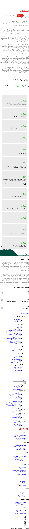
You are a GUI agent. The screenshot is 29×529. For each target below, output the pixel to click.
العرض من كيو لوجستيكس (14, 330)
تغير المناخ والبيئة (17, 357)
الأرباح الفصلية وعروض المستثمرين (12, 338)
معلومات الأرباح (17, 337)
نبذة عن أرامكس (22, 485)
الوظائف (24, 479)
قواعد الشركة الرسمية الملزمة (19, 456)
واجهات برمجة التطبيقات (20, 502)
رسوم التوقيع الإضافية (21, 438)
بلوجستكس (23, 482)
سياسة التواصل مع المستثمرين (13, 339)
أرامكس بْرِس (23, 481)
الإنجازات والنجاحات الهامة (19, 22)
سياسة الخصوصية (22, 455)
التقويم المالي (17, 333)
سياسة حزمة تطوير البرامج (20, 459)
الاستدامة (20, 15)
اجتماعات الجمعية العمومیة (14, 341)
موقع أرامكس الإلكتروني (20, 504)
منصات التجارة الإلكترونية (20, 503)
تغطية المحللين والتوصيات (15, 334)
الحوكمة (19, 360)
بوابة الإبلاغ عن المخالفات (20, 435)
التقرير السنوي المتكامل (15, 342)
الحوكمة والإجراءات (16, 369)
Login (24, 380)
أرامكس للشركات (25, 313)
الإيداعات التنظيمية (16, 335)
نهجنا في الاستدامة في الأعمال (18, 21)
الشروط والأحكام (22, 461)
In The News (17, 349)
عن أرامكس (18, 329)
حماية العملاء (23, 460)
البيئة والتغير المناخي (9, 15)
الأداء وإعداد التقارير (16, 361)
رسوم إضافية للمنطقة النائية (19, 436)
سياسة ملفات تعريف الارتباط (19, 457)
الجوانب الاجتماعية (16, 359)
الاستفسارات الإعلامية (15, 350)
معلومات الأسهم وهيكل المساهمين (13, 331)
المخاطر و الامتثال (16, 321)
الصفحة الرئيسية (25, 17)
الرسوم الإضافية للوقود (20, 439)
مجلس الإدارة (17, 319)
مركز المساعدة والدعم (20, 483)
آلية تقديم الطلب (17, 367)
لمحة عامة (18, 327)
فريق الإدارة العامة (16, 320)
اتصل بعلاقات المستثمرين (15, 343)
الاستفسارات (18, 370)
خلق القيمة (10, 22)
